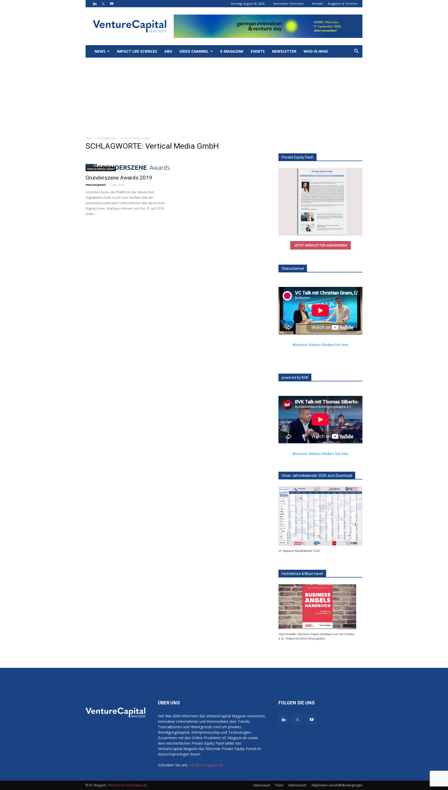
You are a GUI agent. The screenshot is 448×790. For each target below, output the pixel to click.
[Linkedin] (95, 3)
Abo (168, 51)
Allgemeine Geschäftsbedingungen (336, 785)
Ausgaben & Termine (342, 3)
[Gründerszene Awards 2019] (128, 167)
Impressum (262, 785)
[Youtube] (112, 3)
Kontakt (317, 3)
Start (89, 138)
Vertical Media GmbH (100, 169)
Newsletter (284, 51)
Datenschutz (297, 785)
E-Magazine (231, 51)
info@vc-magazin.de (206, 764)
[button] (356, 51)
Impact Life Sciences (137, 51)
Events (258, 51)
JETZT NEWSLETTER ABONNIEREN (320, 245)
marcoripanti (96, 185)
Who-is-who (316, 51)
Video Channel (194, 51)
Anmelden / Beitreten (289, 3)
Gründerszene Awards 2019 (119, 178)
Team (279, 785)
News (100, 51)
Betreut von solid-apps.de (128, 785)
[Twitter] (103, 3)
